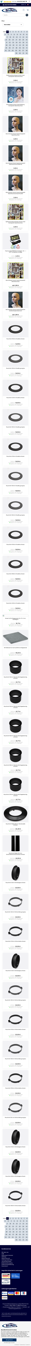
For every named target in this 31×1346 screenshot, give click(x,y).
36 (23, 42)
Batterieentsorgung (7, 1263)
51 (26, 48)
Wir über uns (5, 1252)
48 (16, 48)
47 (13, 48)
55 (16, 50)
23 (26, 37)
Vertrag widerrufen (7, 1260)
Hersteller (7, 24)
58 (26, 50)
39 (10, 45)
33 (13, 42)
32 (9, 42)
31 (6, 42)
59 (16, 53)
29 (23, 39)
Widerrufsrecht (6, 1258)
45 (6, 48)
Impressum (5, 1266)
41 (16, 45)
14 (20, 34)
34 (16, 42)
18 (10, 37)
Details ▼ (28, 1344)
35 (20, 42)
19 (13, 37)
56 (19, 50)
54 (12, 50)
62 (26, 53)
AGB (3, 1254)
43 (23, 45)
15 (23, 34)
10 (8, 34)
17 (7, 37)
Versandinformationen (6, 1316)
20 (16, 37)
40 (13, 45)
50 (23, 48)
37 (26, 42)
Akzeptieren (9, 1340)
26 (13, 39)
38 (6, 45)
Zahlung (4, 1257)
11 (11, 34)
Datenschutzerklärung (8, 1264)
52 (5, 50)
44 (26, 45)
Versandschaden (6, 1261)
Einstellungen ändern (9, 1342)
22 (23, 37)
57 (23, 50)
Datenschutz (22, 1344)
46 (9, 48)
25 (9, 39)
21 (20, 37)
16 (26, 34)
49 (20, 48)
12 (14, 34)
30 (26, 39)
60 (20, 53)
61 (23, 53)
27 (16, 39)
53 (9, 50)
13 (17, 34)
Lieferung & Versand (7, 1255)
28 (19, 39)
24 (6, 39)
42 (20, 45)
